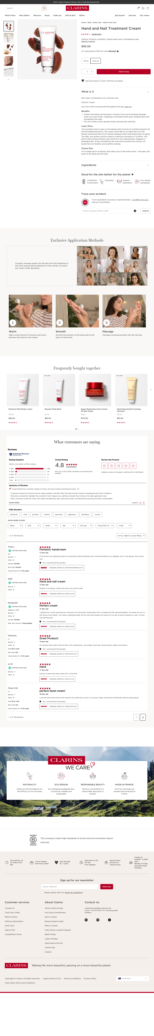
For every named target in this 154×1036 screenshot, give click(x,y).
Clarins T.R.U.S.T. (140, 200)
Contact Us (10, 908)
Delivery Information (14, 921)
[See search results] (44, 8)
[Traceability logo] (85, 202)
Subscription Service (54, 943)
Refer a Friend (51, 926)
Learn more (44, 842)
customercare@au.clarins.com (98, 908)
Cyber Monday (51, 939)
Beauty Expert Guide (54, 921)
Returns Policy (11, 917)
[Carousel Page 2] (77, 428)
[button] (8, 26)
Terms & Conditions (73, 893)
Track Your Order (12, 913)
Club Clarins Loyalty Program (58, 930)
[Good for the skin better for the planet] (132, 174)
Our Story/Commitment (55, 913)
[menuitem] (138, 8)
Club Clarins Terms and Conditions (20, 983)
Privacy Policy (90, 979)
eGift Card (9, 926)
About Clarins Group (54, 908)
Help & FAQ (10, 930)
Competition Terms (13, 934)
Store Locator (51, 917)
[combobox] (132, 978)
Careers (48, 952)
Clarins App (50, 947)
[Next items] (9, 80)
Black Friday (50, 934)
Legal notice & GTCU (52, 979)
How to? (128, 107)
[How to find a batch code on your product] (135, 210)
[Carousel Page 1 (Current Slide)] (76, 428)
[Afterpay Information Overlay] (118, 51)
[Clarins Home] (77, 8)
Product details (88, 41)
